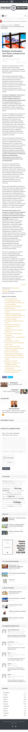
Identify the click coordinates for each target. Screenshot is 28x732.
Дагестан (22, 481)
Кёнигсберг (13, 498)
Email (24, 62)
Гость (9, 653)
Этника (5, 715)
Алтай (11, 485)
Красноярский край (13, 486)
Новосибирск (19, 483)
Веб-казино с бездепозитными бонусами (17, 518)
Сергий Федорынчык (13, 629)
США (10, 490)
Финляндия (22, 500)
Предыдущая (14, 382)
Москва (17, 488)
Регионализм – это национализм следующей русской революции (16, 566)
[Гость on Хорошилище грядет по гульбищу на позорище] (4, 654)
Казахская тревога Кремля (12, 352)
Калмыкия (5, 486)
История (8, 59)
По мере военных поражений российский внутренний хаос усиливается (12, 326)
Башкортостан (7, 481)
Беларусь (15, 504)
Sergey (9, 663)
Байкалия (14, 492)
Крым (22, 490)
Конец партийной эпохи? (15, 384)
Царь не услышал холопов (16, 617)
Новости (5, 699)
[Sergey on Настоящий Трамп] (4, 665)
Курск (18, 490)
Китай (20, 485)
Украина (5, 490)
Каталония (5, 504)
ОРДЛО (16, 506)
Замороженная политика (15, 605)
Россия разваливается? (11, 299)
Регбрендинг (6, 706)
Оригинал (23, 284)
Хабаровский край (8, 483)
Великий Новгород (7, 502)
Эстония (5, 498)
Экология (5, 710)
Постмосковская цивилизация (17, 573)
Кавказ (15, 490)
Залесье (4, 506)
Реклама (5, 708)
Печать (19, 62)
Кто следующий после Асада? (13, 300)
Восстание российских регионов (13, 370)
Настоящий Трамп (14, 665)
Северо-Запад (19, 496)
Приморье (16, 485)
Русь (3, 485)
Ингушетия (16, 481)
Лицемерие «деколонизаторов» (13, 306)
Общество (13, 59)
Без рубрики (6, 692)
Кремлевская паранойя (11, 361)
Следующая (14, 389)
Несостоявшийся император (12, 346)
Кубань (23, 502)
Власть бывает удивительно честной (11, 392)
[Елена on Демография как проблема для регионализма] (4, 676)
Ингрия (21, 498)
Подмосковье (14, 500)
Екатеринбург (6, 500)
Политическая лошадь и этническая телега (15, 592)
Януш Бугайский (5, 58)
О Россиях (12, 579)
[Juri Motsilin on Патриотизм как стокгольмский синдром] (4, 643)
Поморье (10, 506)
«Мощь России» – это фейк (12, 341)
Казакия (4, 492)
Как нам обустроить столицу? (17, 598)
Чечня (10, 504)
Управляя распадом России (12, 372)
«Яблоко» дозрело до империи (17, 611)
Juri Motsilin (11, 642)
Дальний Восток (15, 494)
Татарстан (6, 488)
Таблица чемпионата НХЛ (16, 531)
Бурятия (4, 496)
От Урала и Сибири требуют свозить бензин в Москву (16, 525)
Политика (18, 59)
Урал (9, 492)
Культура (5, 697)
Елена (9, 674)
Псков (12, 489)
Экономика (4, 61)
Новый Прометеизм (10, 308)
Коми (20, 504)
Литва (7, 485)
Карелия (11, 496)
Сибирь (17, 502)
